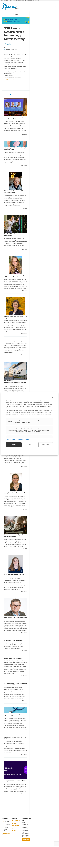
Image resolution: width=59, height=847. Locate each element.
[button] (52, 398)
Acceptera (14, 444)
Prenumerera (16, 827)
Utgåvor (15, 823)
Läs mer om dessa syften (23, 439)
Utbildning (7, 49)
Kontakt (15, 828)
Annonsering (16, 825)
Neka (30, 444)
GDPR (14, 830)
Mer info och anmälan (9, 79)
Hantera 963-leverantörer (11, 439)
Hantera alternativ (45, 444)
